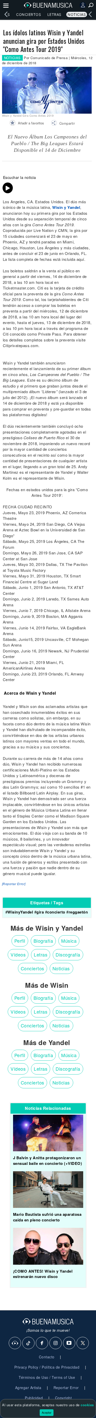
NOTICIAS (12, 57)
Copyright (63, 1397)
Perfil (19, 940)
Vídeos (18, 954)
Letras (54, 14)
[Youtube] (69, 1343)
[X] (83, 1343)
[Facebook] (42, 1343)
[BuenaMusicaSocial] (15, 1343)
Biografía (43, 940)
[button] (63, 123)
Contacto (47, 1356)
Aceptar (46, 1412)
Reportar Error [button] (66, 1387)
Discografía (68, 954)
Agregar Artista (28, 1387)
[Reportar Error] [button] (14, 884)
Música (69, 940)
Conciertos (28, 14)
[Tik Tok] (29, 1343)
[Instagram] (56, 1343)
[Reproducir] (8, 187)
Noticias (77, 14)
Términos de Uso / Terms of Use (47, 1377)
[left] (6, 14)
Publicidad (34, 1397)
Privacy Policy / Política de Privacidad (47, 1367)
